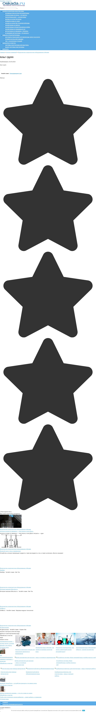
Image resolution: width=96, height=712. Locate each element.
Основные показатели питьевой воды (17, 13)
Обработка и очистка (9, 43)
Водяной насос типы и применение (10, 551)
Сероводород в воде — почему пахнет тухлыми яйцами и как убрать (7, 643)
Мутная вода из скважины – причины (16, 31)
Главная (2, 52)
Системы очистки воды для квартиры (17, 45)
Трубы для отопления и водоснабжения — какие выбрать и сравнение (20, 697)
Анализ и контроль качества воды (13, 11)
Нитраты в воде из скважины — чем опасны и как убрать (16, 531)
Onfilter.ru (2, 608)
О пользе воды (4, 647)
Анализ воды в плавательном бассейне (17, 27)
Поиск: (2, 8)
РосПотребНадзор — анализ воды (15, 17)
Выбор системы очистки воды (14, 47)
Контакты (6, 49)
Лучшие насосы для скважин (14, 39)
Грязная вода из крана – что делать (16, 15)
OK (83, 710)
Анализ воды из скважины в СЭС (15, 29)
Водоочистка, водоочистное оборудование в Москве (33, 52)
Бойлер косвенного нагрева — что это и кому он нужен (16, 693)
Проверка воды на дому (12, 21)
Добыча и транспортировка (11, 35)
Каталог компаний (11, 52)
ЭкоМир (2, 570)
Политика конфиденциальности (13, 704)
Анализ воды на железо (12, 25)
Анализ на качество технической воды (17, 23)
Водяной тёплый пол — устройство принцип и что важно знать (18, 683)
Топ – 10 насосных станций (13, 41)
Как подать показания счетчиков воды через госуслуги (22, 37)
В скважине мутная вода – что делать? (17, 33)
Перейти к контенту (5, 1)
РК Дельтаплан (4, 627)
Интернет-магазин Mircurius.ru (9, 589)
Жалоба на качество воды (13, 19)
